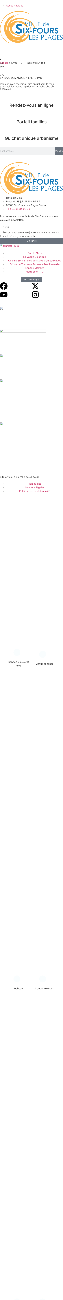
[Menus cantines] (44, 655)
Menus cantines (44, 663)
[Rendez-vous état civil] (18, 654)
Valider (59, 151)
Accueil (4, 62)
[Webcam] (18, 980)
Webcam (19, 988)
